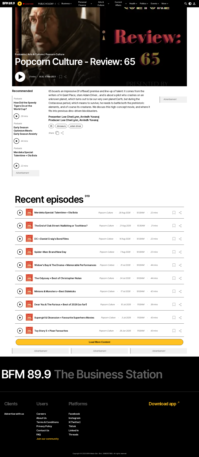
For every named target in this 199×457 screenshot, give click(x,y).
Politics (143, 3)
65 (51, 126)
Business (65, 3)
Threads (73, 434)
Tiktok (72, 426)
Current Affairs (118, 3)
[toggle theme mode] (190, 3)
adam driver (75, 126)
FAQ (38, 434)
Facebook (74, 413)
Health (132, 3)
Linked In (74, 430)
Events (154, 3)
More (164, 3)
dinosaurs (61, 126)
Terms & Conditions (47, 422)
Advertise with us (14, 413)
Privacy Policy (44, 426)
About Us (41, 418)
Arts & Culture (101, 3)
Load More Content (99, 342)
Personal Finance (82, 3)
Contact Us (42, 430)
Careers (41, 413)
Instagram (74, 418)
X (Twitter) (74, 422)
